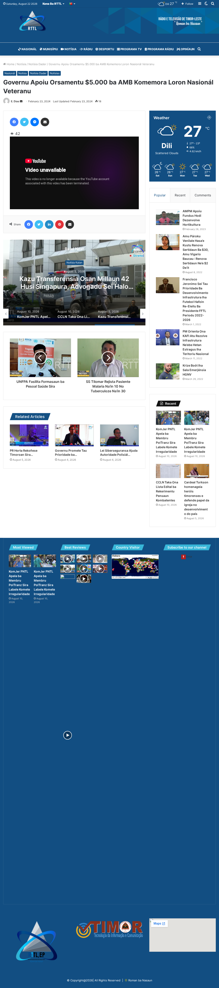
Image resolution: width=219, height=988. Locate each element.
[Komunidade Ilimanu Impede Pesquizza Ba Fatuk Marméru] (67, 735)
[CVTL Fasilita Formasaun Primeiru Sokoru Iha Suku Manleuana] (84, 578)
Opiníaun (187, 49)
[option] (74, 282)
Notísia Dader (37, 64)
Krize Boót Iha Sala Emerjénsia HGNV (194, 370)
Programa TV (131, 49)
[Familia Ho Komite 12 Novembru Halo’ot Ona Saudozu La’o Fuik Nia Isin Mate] (84, 559)
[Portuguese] (72, 4)
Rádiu (87, 49)
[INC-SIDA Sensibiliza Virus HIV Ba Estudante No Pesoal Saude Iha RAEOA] (67, 559)
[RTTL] (109, 21)
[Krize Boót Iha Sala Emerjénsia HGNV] (167, 371)
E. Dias (15, 101)
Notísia (70, 49)
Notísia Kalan (74, 262)
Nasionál (29, 49)
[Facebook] (14, 122)
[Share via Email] (45, 122)
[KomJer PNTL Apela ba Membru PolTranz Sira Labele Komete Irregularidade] (168, 418)
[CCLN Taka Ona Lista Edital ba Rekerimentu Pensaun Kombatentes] (168, 471)
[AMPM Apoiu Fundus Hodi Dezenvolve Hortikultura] (167, 217)
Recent (180, 195)
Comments (203, 195)
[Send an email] (21, 101)
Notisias (54, 73)
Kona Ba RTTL (52, 3)
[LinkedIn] (49, 224)
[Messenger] (34, 122)
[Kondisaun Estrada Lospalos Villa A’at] (100, 559)
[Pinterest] (59, 224)
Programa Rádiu (160, 49)
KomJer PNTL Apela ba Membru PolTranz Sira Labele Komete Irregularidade (74, 286)
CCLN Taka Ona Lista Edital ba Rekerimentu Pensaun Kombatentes (167, 491)
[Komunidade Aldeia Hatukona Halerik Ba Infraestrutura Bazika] (67, 569)
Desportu (106, 49)
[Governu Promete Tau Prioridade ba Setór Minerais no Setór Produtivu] (74, 435)
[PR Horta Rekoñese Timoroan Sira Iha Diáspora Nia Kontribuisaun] (29, 435)
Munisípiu (50, 49)
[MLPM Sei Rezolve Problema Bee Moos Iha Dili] (84, 569)
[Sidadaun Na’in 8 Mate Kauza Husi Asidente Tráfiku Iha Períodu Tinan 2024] (100, 569)
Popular (160, 195)
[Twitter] (24, 122)
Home (10, 64)
